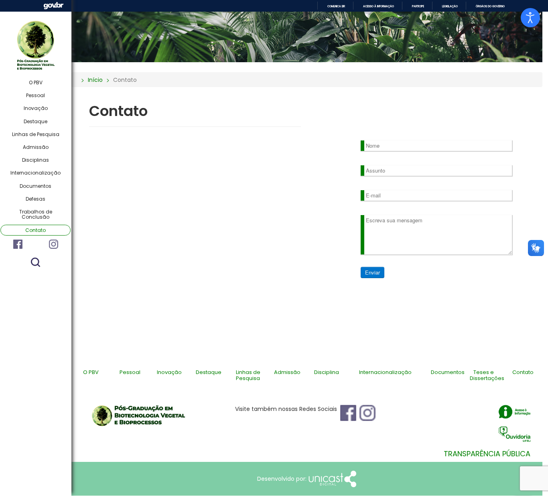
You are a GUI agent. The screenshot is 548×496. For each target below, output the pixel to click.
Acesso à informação (378, 6)
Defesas (35, 198)
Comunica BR (336, 6)
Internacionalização (35, 172)
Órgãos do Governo (490, 6)
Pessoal (35, 95)
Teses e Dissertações (487, 375)
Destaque (35, 121)
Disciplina (326, 372)
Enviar (372, 272)
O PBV (36, 82)
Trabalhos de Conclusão (35, 214)
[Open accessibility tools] (530, 17)
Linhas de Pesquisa (35, 134)
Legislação (450, 6)
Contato (35, 230)
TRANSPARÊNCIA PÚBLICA (487, 454)
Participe (418, 6)
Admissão (36, 147)
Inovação (36, 108)
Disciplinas (35, 160)
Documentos (35, 186)
